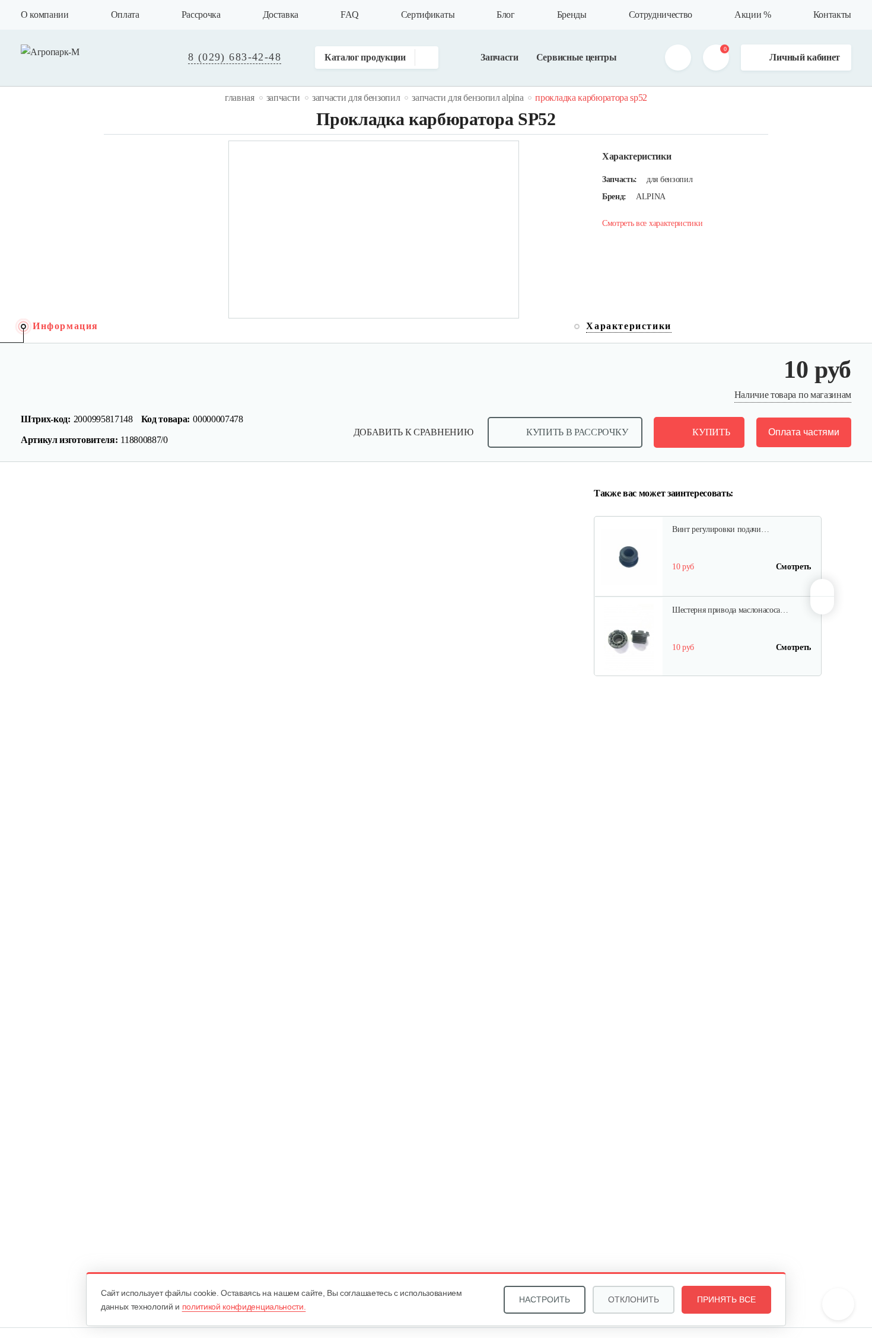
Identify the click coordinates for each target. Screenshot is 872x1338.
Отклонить (633, 1299)
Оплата (125, 14)
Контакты (832, 14)
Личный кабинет (804, 57)
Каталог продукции (365, 57)
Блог (506, 14)
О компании (45, 14)
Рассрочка (201, 14)
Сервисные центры (576, 57)
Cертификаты (427, 14)
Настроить (544, 1299)
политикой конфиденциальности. (244, 1306)
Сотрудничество (661, 14)
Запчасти (499, 57)
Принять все (726, 1299)
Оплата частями (803, 432)
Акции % (752, 14)
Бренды (572, 14)
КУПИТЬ (711, 432)
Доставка (280, 14)
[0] (716, 57)
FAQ (349, 14)
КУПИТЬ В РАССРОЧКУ (577, 432)
